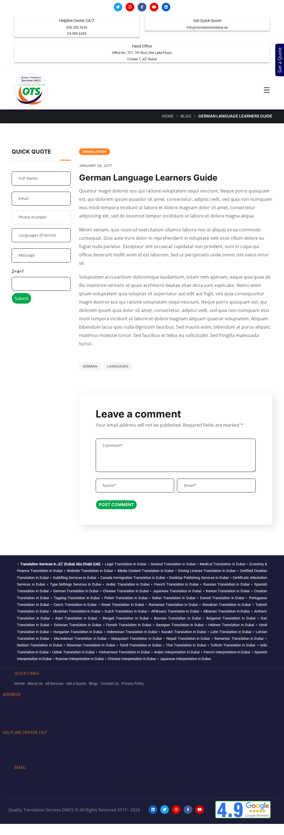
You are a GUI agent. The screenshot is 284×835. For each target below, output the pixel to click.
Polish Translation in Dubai (125, 598)
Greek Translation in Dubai (122, 604)
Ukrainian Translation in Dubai (76, 611)
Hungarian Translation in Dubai (77, 632)
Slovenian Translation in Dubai (91, 645)
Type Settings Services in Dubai (75, 584)
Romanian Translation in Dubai (173, 604)
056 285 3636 (76, 27)
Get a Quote (280, 60)
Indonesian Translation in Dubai (132, 632)
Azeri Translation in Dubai (76, 618)
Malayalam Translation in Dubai (136, 638)
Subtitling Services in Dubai (74, 578)
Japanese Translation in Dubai (177, 591)
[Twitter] (118, 7)
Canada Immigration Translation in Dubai (132, 578)
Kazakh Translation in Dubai (183, 632)
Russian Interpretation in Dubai (79, 659)
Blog (186, 116)
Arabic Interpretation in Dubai (177, 652)
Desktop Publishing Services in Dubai (199, 578)
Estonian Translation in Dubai (77, 625)
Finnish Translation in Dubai (128, 625)
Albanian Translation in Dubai (226, 611)
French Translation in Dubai (176, 584)
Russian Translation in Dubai (226, 584)
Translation (94, 152)
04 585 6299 (77, 34)
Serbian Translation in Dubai (39, 645)
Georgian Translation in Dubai (180, 625)
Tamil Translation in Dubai (140, 645)
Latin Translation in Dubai (231, 632)
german (90, 366)
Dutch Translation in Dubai (126, 611)
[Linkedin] (166, 7)
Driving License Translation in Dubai (206, 571)
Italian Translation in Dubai (173, 598)
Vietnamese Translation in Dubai (124, 652)
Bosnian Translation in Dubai (177, 618)
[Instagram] (130, 7)
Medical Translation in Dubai (222, 564)
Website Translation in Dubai (90, 571)
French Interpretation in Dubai (227, 652)
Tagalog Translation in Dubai (77, 598)
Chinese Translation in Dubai (126, 591)
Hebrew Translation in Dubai (231, 625)
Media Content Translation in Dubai (146, 571)
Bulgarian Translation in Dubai (230, 618)
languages (117, 366)
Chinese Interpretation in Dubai (132, 659)
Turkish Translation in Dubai (233, 645)
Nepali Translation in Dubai (188, 638)
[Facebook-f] (142, 7)
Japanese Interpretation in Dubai (185, 659)
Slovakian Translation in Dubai (226, 604)
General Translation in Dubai (173, 564)
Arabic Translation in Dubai (127, 584)
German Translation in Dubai (76, 591)
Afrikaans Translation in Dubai (175, 611)
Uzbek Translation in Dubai (73, 652)
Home (168, 116)
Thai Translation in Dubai (186, 645)
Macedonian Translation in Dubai (80, 638)
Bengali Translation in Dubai (126, 618)
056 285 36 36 (142, 755)
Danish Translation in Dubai (222, 598)
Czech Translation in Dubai (75, 604)
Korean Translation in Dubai (228, 591)
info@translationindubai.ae (207, 27)
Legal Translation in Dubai (125, 564)
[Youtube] (154, 7)
